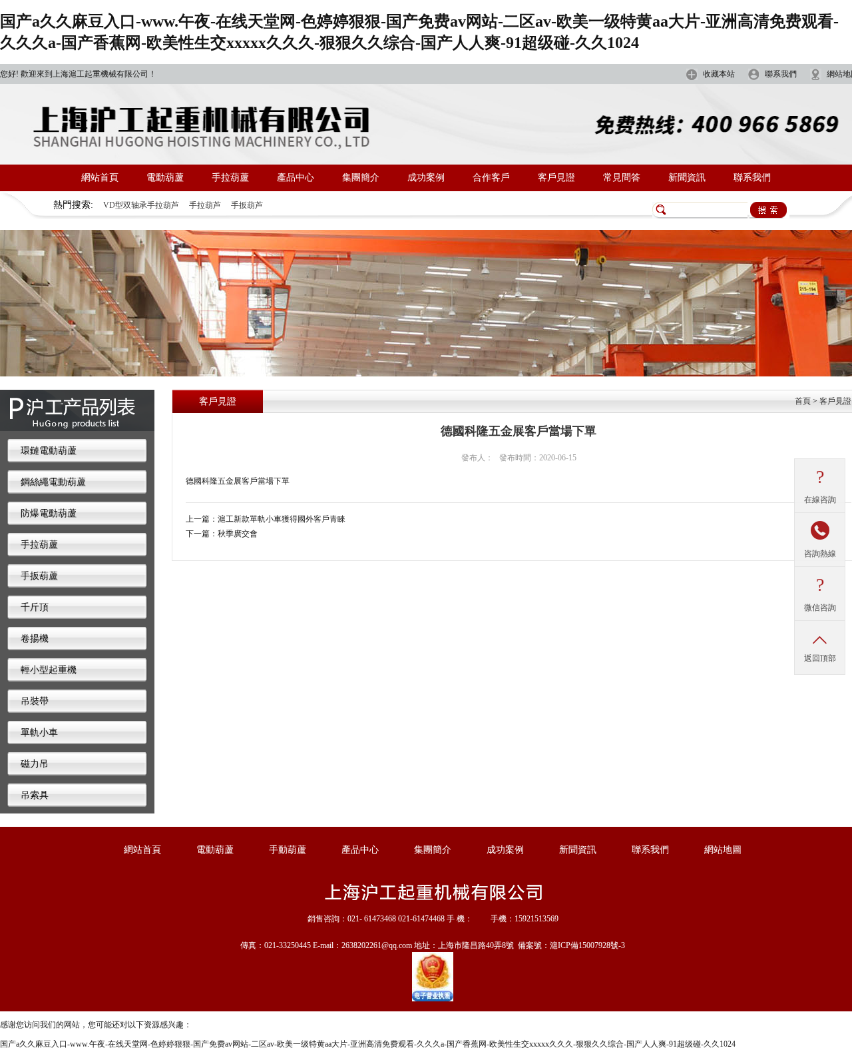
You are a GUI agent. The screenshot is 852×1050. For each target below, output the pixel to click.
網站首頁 (99, 178)
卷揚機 (35, 639)
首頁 (803, 401)
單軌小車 (39, 733)
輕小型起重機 (49, 670)
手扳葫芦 (247, 205)
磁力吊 (35, 764)
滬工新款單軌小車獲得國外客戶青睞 (281, 519)
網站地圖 (723, 850)
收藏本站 (719, 74)
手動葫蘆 (287, 850)
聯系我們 (781, 74)
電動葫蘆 (165, 178)
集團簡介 (360, 178)
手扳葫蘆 (39, 576)
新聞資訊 (687, 178)
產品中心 (295, 178)
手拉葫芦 (205, 205)
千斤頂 (35, 607)
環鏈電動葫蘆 (49, 451)
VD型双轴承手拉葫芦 (141, 205)
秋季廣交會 (238, 533)
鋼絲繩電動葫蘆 (53, 482)
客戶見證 (556, 178)
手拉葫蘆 (230, 178)
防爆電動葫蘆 (49, 513)
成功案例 (426, 178)
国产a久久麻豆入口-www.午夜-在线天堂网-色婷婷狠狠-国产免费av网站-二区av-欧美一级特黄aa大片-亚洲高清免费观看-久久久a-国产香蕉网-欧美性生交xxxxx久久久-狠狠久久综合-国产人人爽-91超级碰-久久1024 (368, 1044)
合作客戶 (491, 178)
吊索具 (35, 795)
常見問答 (621, 178)
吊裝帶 (35, 701)
